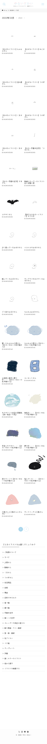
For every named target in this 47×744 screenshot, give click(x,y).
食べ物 (7, 603)
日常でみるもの (10, 598)
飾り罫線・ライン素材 (12, 628)
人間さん (7, 562)
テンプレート (9, 648)
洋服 (6, 653)
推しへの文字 (9, 618)
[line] (25, 732)
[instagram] (22, 732)
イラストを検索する (12, 669)
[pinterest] (28, 732)
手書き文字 (8, 613)
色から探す (8, 663)
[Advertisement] (23, 699)
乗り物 (7, 608)
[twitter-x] (19, 732)
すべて (7, 557)
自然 (6, 588)
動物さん (7, 567)
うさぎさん (8, 578)
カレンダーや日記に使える (14, 623)
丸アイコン (8, 638)
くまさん (7, 572)
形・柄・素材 (9, 633)
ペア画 (7, 643)
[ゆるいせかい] (23, 4)
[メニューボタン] (43, 4)
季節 (6, 593)
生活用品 (7, 583)
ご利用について (10, 552)
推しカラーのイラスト (12, 658)
